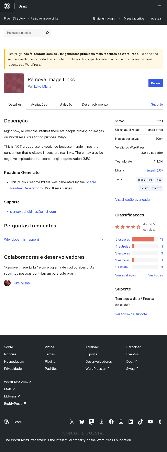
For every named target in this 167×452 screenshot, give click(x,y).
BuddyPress (15, 404)
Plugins (50, 361)
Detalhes (15, 104)
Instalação (64, 104)
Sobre (8, 347)
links (158, 179)
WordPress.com (18, 382)
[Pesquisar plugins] (47, 33)
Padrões (51, 369)
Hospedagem (14, 361)
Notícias (10, 354)
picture (144, 188)
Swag (132, 369)
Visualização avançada (132, 200)
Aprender (92, 347)
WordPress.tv (98, 369)
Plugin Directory (15, 18)
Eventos (132, 354)
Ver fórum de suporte (131, 314)
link (150, 179)
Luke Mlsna (42, 86)
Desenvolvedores (99, 361)
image (141, 179)
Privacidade (13, 369)
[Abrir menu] (160, 6)
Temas (50, 354)
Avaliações (39, 104)
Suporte (157, 104)
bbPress (12, 396)
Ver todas (155, 275)
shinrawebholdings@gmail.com (33, 212)
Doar (132, 361)
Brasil (18, 422)
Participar (133, 347)
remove (156, 188)
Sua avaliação (125, 275)
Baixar (155, 83)
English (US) (155, 170)
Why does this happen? (21, 239)
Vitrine (49, 347)
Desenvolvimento (95, 104)
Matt (9, 389)
